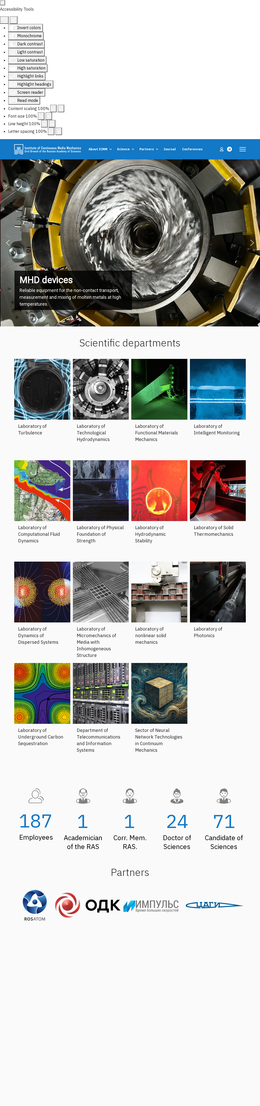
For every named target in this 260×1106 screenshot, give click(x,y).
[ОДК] (88, 905)
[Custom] (229, 149)
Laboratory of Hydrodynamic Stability (150, 534)
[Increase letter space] (58, 131)
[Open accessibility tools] (2, 2)
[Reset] (4, 20)
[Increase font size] (48, 116)
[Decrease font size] (41, 116)
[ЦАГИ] (214, 905)
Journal (170, 149)
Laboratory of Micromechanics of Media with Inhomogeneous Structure (96, 642)
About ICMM (98, 149)
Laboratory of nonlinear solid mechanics (150, 635)
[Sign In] (222, 149)
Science (123, 149)
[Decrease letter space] (51, 131)
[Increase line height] (52, 123)
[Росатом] (35, 905)
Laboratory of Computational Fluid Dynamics (39, 534)
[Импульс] (153, 905)
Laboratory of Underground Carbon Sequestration (40, 736)
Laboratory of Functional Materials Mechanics (156, 432)
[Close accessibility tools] (14, 20)
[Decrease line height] (44, 123)
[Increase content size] (61, 108)
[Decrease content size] (53, 108)
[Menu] (242, 149)
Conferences (192, 149)
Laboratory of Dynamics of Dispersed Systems (38, 635)
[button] (8, 243)
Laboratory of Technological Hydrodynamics (93, 432)
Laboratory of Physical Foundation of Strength (100, 534)
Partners (146, 149)
